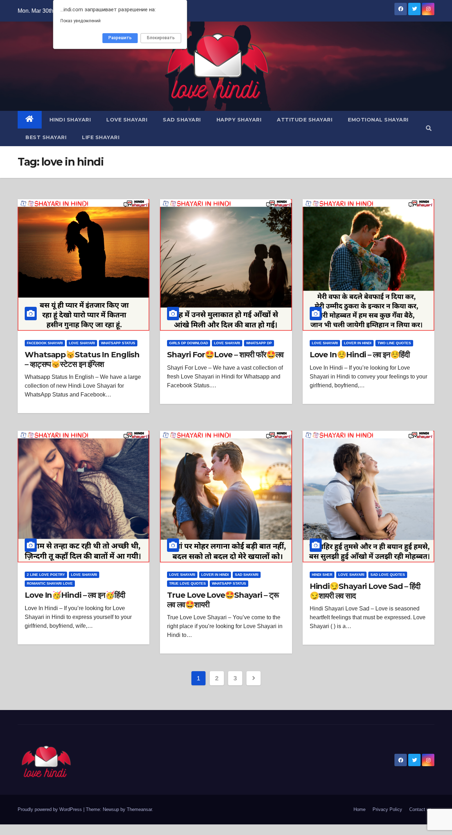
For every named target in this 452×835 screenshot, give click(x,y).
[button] (429, 128)
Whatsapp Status (118, 343)
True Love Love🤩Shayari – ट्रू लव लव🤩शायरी (222, 599)
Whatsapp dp (259, 343)
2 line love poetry (46, 575)
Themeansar (139, 809)
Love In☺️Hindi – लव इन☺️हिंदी (360, 354)
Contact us (420, 809)
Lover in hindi (357, 343)
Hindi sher (322, 575)
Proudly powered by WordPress (50, 809)
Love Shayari (126, 120)
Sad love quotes (387, 575)
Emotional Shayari (378, 120)
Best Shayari (45, 137)
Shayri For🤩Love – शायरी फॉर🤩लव (225, 354)
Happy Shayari (239, 120)
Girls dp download (188, 343)
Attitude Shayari (304, 120)
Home (359, 809)
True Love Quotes (187, 583)
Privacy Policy (387, 809)
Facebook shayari (45, 343)
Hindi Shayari (70, 120)
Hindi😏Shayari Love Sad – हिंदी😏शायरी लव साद (365, 590)
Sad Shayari (182, 120)
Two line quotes (394, 343)
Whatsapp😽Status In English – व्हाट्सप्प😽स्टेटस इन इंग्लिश (82, 359)
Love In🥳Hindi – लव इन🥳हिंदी (75, 595)
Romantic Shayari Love (50, 583)
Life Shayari (100, 137)
